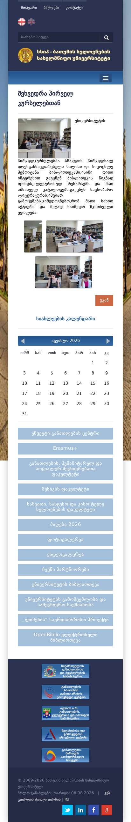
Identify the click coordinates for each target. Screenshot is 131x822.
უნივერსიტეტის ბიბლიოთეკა (66, 584)
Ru (67, 800)
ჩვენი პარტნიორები (65, 569)
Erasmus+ (65, 448)
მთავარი (29, 8)
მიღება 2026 (65, 524)
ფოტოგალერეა (65, 539)
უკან (104, 300)
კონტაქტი (74, 8)
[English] (31, 22)
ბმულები (51, 8)
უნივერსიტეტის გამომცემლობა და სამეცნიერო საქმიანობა (65, 602)
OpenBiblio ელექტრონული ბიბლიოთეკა (66, 638)
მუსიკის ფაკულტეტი (65, 489)
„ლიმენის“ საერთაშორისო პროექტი (65, 620)
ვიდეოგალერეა (65, 554)
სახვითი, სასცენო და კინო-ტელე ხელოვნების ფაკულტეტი (65, 507)
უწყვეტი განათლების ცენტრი (65, 433)
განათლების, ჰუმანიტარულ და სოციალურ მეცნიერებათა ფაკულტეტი (65, 469)
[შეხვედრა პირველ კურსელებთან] (35, 238)
